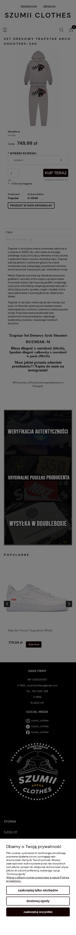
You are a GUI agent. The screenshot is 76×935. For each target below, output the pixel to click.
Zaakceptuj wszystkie (38, 911)
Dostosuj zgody (38, 901)
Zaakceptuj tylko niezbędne (38, 890)
